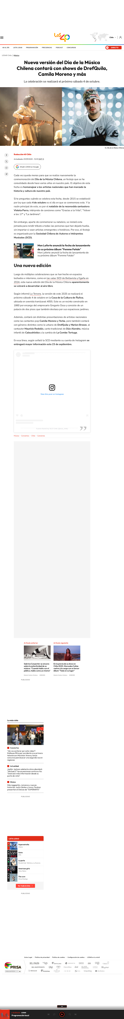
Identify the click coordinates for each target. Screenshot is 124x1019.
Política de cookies (58, 957)
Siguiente (75, 1014)
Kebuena (103, 966)
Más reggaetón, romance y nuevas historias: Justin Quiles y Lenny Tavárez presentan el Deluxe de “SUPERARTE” (24, 787)
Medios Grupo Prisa (12, 971)
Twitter (6, 161)
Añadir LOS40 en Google (29, 167)
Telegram (6, 174)
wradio (58, 966)
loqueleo (87, 970)
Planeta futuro (94, 966)
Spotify (72, 941)
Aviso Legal (28, 957)
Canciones (41, 436)
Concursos (71, 48)
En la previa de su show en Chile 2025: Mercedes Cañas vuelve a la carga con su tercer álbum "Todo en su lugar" (66, 667)
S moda (77, 970)
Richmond (33, 970)
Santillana (57, 963)
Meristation (99, 970)
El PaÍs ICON (67, 970)
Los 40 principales (45, 963)
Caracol (105, 963)
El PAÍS (34, 963)
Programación (32, 48)
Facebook (6, 155)
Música (16, 55)
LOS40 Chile (62, 37)
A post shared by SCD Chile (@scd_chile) (52, 429)
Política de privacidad (42, 957)
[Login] (121, 37)
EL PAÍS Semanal (85, 966)
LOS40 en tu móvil (93, 957)
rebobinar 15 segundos (54, 1014)
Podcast (59, 48)
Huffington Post (37, 966)
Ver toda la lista (24, 886)
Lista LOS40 (17, 48)
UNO (51, 966)
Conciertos (25, 436)
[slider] (62, 1009)
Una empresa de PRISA (13, 965)
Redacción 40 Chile (22, 154)
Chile (111, 37)
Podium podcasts (57, 970)
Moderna (44, 970)
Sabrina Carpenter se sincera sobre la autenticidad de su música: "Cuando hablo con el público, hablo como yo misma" (37, 667)
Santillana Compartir (70, 963)
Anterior (48, 1014)
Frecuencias (47, 48)
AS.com (88, 963)
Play (62, 1014)
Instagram (52, 941)
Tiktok (47, 941)
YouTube (57, 941)
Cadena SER (80, 963)
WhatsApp (6, 168)
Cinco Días (67, 966)
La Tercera (35, 293)
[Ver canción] (13, 846)
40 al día (5, 48)
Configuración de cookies (76, 957)
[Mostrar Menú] (3, 37)
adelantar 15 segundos (69, 1014)
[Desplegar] (62, 1006)
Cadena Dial (76, 966)
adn (96, 963)
